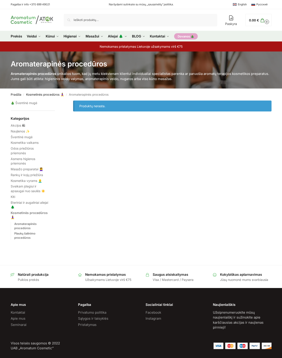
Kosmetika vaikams (25, 142)
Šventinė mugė (26, 103)
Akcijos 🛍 (18, 125)
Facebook (153, 312)
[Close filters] (56, 103)
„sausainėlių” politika (160, 4)
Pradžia (16, 94)
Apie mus (18, 318)
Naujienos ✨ (20, 131)
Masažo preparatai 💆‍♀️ (27, 169)
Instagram (153, 318)
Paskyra (231, 24)
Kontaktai (18, 312)
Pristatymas (87, 325)
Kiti (13, 197)
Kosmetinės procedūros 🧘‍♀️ (45, 94)
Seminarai (19, 325)
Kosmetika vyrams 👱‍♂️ (26, 181)
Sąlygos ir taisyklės (93, 318)
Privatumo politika (92, 312)
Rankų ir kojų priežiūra (27, 175)
